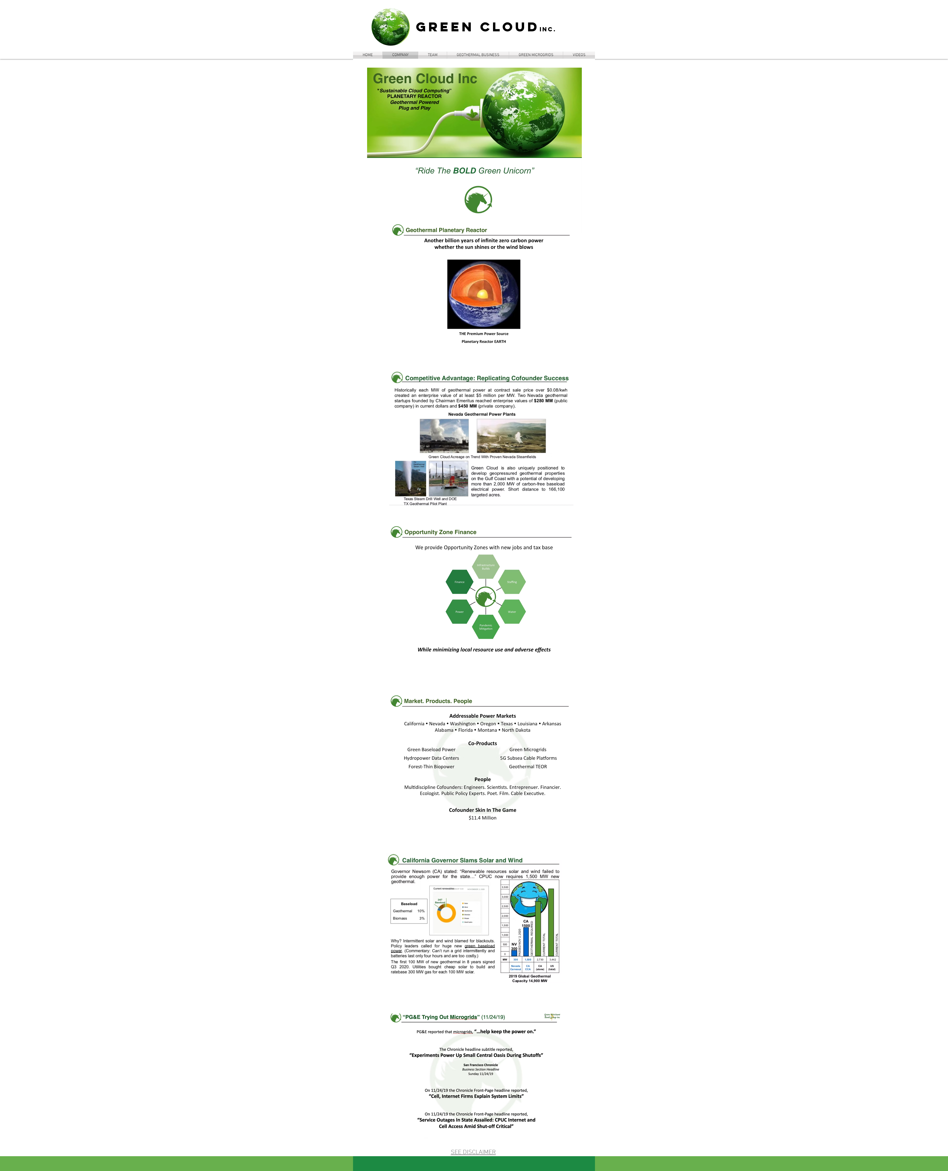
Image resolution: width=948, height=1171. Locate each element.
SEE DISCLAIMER (473, 1152)
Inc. (548, 29)
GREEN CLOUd (478, 26)
